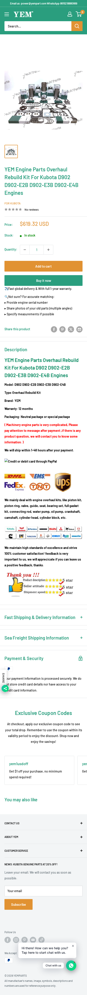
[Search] (77, 26)
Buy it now (43, 280)
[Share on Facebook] (54, 329)
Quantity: (10, 249)
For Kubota (12, 203)
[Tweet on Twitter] (71, 329)
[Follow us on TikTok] (41, 940)
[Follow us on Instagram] (16, 940)
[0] (79, 14)
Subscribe (18, 904)
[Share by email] (79, 329)
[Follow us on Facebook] (7, 940)
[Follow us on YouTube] (33, 940)
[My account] (70, 14)
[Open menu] (6, 14)
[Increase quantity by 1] (48, 249)
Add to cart (43, 266)
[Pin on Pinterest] (62, 329)
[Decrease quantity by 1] (24, 249)
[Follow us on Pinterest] (24, 940)
